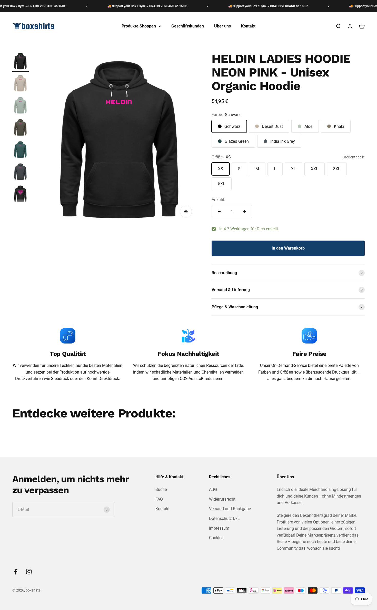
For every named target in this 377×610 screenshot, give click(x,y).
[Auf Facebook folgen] (15, 571)
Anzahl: (218, 199)
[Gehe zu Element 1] (20, 62)
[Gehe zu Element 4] (20, 128)
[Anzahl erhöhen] (244, 211)
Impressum (219, 528)
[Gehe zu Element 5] (20, 150)
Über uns (222, 26)
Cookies (216, 537)
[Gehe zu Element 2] (20, 84)
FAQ (159, 499)
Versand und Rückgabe (230, 508)
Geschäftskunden (187, 26)
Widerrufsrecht (222, 499)
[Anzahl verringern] (219, 211)
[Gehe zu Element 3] (20, 106)
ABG (213, 489)
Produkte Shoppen (139, 26)
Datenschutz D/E (224, 518)
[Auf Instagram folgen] (28, 571)
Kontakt (248, 26)
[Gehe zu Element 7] (20, 194)
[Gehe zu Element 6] (20, 172)
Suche (161, 489)
